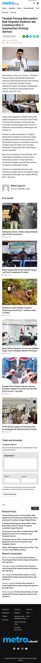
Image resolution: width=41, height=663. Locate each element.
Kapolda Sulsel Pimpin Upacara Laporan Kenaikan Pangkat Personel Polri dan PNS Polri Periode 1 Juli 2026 (19, 388)
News (19, 8)
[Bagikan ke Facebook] (27, 36)
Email (24, 476)
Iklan (28, 613)
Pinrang (13, 12)
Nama (7, 476)
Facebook (5, 609)
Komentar (9, 455)
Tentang (17, 609)
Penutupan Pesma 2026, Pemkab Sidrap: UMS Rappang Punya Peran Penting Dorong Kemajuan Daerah (20, 533)
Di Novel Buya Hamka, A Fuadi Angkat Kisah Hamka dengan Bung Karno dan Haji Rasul (20, 560)
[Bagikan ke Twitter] (30, 36)
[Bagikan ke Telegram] (37, 36)
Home (4, 8)
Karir (28, 616)
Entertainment (29, 8)
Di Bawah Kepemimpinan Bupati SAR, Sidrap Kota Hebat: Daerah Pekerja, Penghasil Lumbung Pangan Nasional (19, 525)
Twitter (4, 616)
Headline (12, 8)
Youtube (5, 620)
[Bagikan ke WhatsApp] (33, 36)
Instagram (5, 613)
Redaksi (17, 613)
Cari (3, 505)
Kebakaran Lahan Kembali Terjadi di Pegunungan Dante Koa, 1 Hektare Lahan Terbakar (19, 310)
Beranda (5, 12)
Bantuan (29, 609)
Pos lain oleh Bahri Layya (20, 189)
